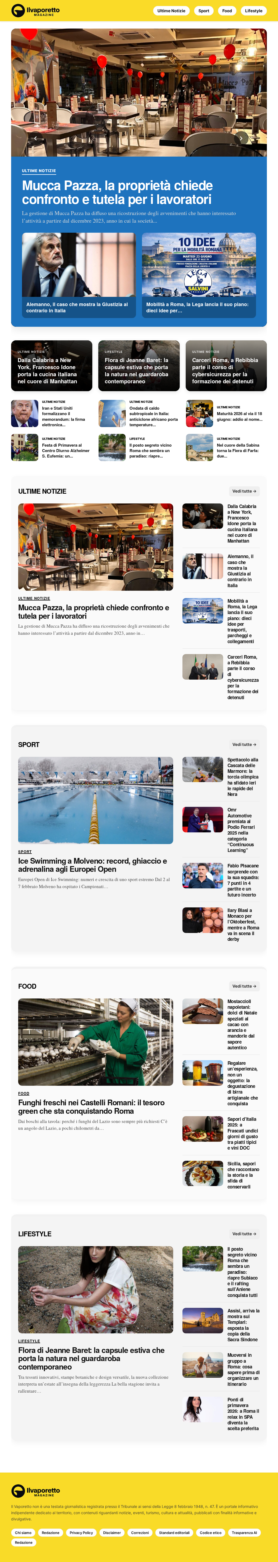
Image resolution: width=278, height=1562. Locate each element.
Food (227, 10)
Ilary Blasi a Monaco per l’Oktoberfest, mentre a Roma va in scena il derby (243, 924)
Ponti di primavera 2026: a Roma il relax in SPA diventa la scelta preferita (243, 1414)
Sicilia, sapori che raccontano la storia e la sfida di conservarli (243, 1175)
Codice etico (211, 1532)
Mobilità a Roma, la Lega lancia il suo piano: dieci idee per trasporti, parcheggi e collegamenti (242, 621)
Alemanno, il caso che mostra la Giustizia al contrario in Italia (241, 571)
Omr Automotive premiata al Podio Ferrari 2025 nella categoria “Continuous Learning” (241, 830)
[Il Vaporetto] (35, 10)
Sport (203, 10)
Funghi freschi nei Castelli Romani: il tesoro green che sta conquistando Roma (91, 1106)
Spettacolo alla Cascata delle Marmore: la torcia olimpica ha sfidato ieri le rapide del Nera (243, 777)
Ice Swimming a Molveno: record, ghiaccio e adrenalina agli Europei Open (92, 865)
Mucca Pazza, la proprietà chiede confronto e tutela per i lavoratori (117, 191)
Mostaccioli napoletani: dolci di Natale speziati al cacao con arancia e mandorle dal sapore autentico (242, 1024)
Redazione (50, 1532)
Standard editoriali (174, 1532)
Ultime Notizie (171, 10)
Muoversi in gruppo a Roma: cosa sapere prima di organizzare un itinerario (244, 1369)
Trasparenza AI (244, 1532)
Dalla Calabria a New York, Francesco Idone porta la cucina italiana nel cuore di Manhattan (242, 523)
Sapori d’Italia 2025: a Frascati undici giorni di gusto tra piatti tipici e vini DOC (243, 1133)
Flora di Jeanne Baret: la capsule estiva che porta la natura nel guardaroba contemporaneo (91, 1358)
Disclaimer (112, 1532)
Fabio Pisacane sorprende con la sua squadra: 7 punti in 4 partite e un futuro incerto (243, 880)
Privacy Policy (81, 1532)
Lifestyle (254, 10)
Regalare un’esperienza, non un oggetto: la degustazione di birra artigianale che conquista (243, 1083)
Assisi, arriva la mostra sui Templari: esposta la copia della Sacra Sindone (244, 1325)
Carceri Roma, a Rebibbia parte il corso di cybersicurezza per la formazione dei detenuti (243, 677)
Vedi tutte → (244, 491)
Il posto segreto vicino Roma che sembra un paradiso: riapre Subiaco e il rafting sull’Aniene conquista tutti (243, 1272)
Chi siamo (23, 1532)
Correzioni (140, 1532)
